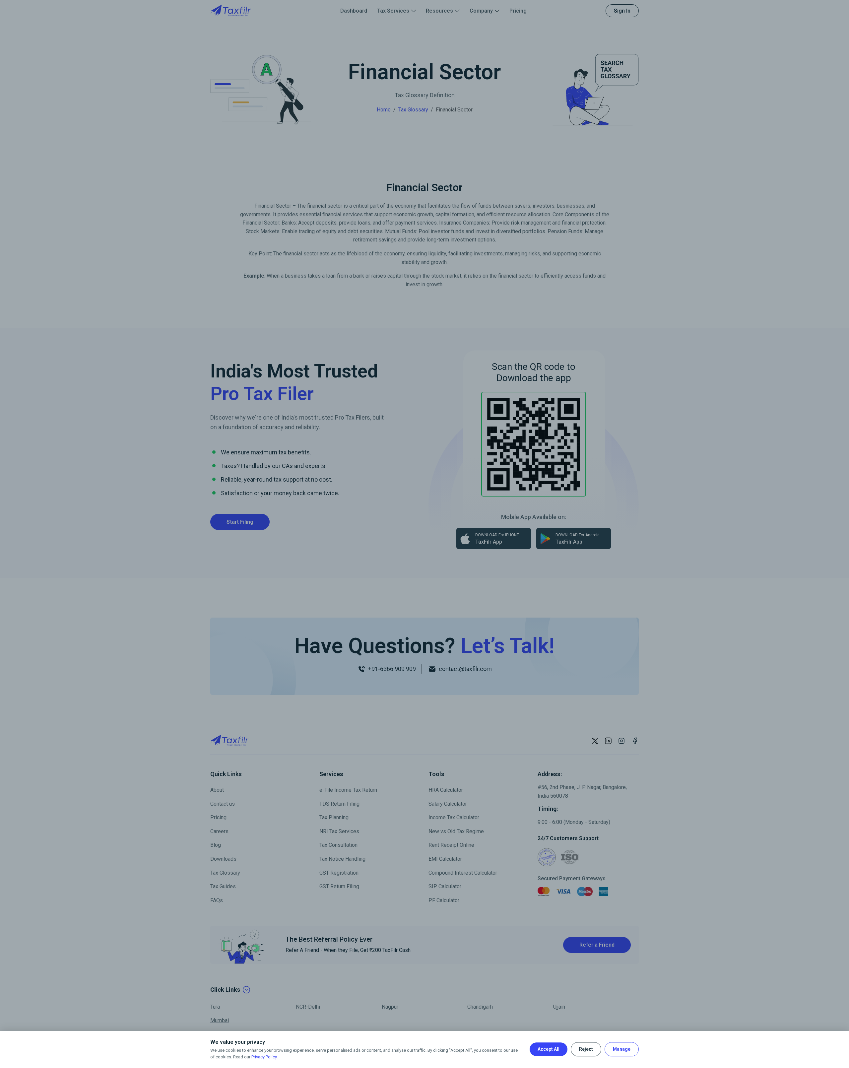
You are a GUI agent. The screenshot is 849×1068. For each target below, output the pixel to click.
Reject (586, 1049)
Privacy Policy (264, 1056)
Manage (621, 1049)
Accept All (548, 1049)
